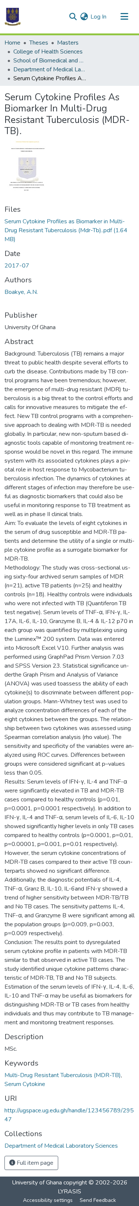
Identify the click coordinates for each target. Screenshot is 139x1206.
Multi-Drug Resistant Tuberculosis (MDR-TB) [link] (62, 1075)
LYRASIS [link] (69, 1191)
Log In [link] (98, 17)
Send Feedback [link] (98, 1200)
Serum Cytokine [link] (24, 1084)
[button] (12, 16)
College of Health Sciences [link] (48, 52)
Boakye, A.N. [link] (21, 292)
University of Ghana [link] (37, 1183)
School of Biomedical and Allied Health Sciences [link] (50, 60)
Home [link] (12, 43)
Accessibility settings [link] (48, 1200)
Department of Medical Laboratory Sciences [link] (50, 69)
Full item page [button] (34, 1163)
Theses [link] (38, 43)
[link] (69, 230)
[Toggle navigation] (124, 17)
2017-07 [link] (16, 266)
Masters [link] (68, 43)
